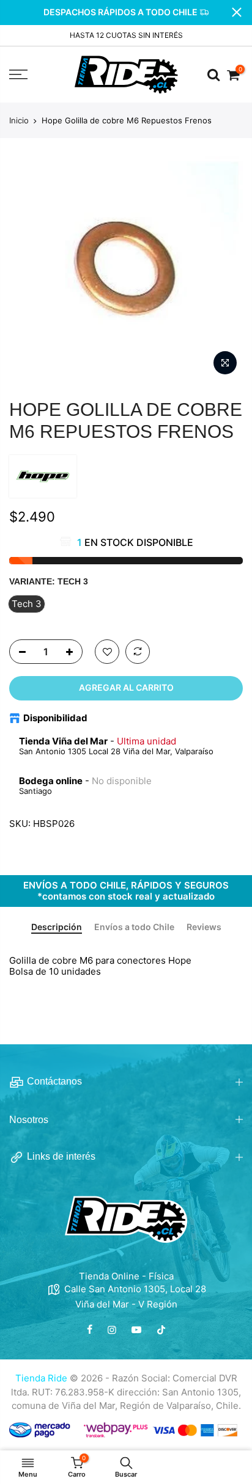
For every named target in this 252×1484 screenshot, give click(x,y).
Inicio (19, 120)
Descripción (56, 927)
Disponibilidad (55, 718)
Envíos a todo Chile (134, 927)
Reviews (204, 927)
